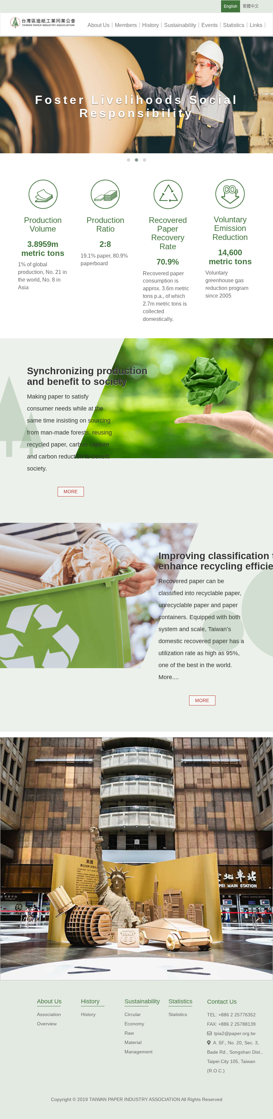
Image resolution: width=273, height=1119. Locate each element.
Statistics (236, 25)
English (230, 6)
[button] (129, 160)
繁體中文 (251, 6)
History (153, 25)
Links (259, 25)
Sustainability (182, 25)
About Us (101, 25)
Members (128, 25)
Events (212, 25)
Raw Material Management (138, 1042)
